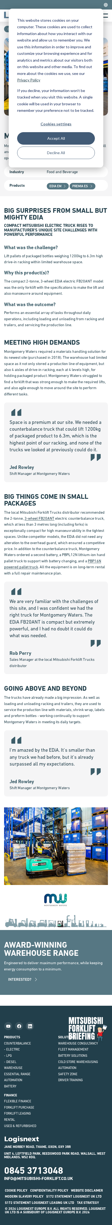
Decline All (56, 152)
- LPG (8, 1056)
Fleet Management (73, 1049)
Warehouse (13, 1068)
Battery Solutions (72, 1056)
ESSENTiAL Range (17, 1074)
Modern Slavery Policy (24, 1196)
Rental (9, 1120)
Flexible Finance (17, 1101)
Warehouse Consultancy (78, 1043)
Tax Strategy (88, 1203)
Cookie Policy (16, 1190)
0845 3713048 (33, 1170)
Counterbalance (17, 1043)
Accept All (56, 138)
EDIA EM (55, 186)
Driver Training (70, 1080)
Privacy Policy (28, 80)
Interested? (20, 979)
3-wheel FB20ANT (39, 518)
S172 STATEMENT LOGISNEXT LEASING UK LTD (39, 1203)
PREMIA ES (80, 186)
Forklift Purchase (19, 1107)
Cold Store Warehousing (78, 1062)
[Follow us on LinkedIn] (30, 1026)
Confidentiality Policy (49, 1190)
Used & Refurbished (20, 1126)
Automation (13, 1080)
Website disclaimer (87, 1190)
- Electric (12, 1049)
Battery (10, 1086)
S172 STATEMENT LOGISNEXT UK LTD (74, 1196)
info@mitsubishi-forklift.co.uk (38, 1178)
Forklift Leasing (17, 1113)
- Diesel (10, 1062)
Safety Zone (67, 1074)
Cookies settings (56, 124)
